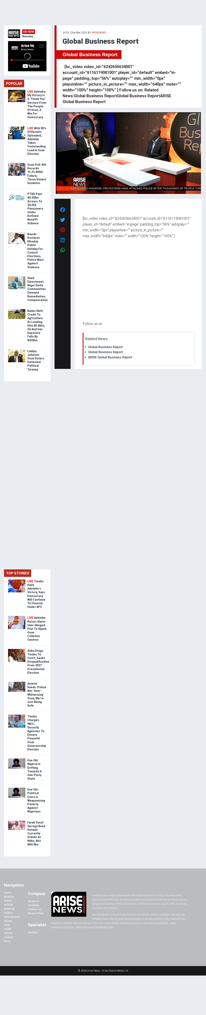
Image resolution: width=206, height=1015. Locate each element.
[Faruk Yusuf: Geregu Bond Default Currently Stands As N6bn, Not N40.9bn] (16, 821)
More (7, 941)
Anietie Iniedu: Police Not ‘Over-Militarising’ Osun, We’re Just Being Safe (36, 694)
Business (9, 908)
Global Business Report (90, 54)
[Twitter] (85, 331)
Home (7, 892)
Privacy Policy (35, 913)
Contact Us (34, 909)
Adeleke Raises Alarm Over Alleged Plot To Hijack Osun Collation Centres (36, 628)
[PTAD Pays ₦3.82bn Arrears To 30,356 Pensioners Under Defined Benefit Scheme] (16, 193)
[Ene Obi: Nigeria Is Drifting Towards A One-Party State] (16, 759)
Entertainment (12, 916)
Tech (6, 924)
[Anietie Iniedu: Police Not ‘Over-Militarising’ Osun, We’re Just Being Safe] (16, 683)
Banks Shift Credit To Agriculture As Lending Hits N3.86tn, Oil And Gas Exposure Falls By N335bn (36, 325)
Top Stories (17, 573)
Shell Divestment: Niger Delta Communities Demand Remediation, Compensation (37, 289)
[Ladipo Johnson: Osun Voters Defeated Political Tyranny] (16, 350)
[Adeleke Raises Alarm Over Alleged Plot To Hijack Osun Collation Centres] (16, 617)
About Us (33, 901)
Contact (8, 936)
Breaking (9, 896)
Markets (32, 932)
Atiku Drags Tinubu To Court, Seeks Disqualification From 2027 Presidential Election (38, 661)
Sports (8, 920)
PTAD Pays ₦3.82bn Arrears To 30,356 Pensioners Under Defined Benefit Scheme (35, 208)
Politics (8, 912)
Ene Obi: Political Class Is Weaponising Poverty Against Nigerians (36, 800)
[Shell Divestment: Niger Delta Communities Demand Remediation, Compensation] (16, 277)
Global (8, 900)
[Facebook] (83, 331)
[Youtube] (91, 331)
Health (7, 928)
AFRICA (8, 904)
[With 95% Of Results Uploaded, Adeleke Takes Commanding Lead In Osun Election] (16, 127)
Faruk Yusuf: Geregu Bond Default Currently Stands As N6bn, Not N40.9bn (36, 833)
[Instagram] (87, 331)
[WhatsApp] (89, 331)
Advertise (33, 905)
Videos (8, 932)
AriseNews (98, 32)
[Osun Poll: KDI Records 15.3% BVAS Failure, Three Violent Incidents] (16, 164)
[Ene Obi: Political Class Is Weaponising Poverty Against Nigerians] (16, 788)
